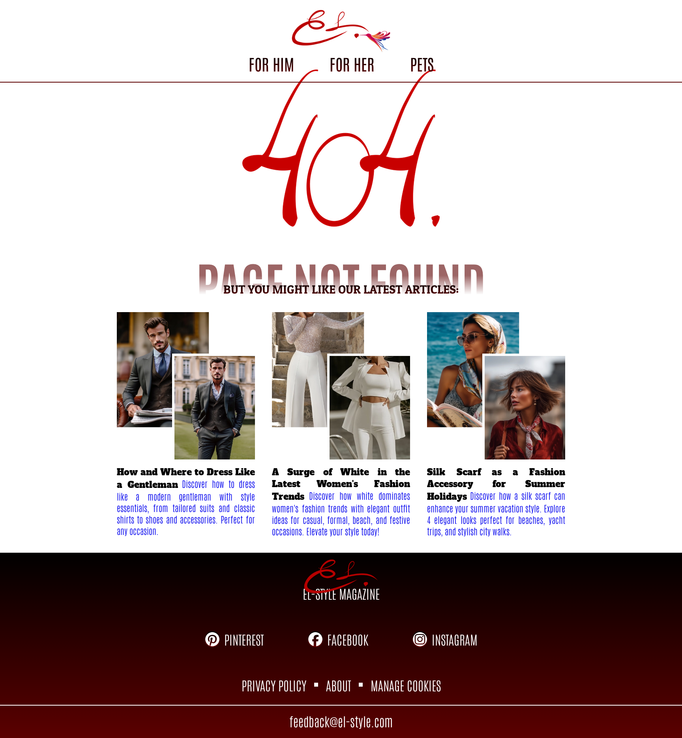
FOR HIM (271, 63)
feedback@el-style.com (341, 721)
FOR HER (352, 63)
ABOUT (338, 685)
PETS (422, 63)
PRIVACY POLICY (274, 685)
